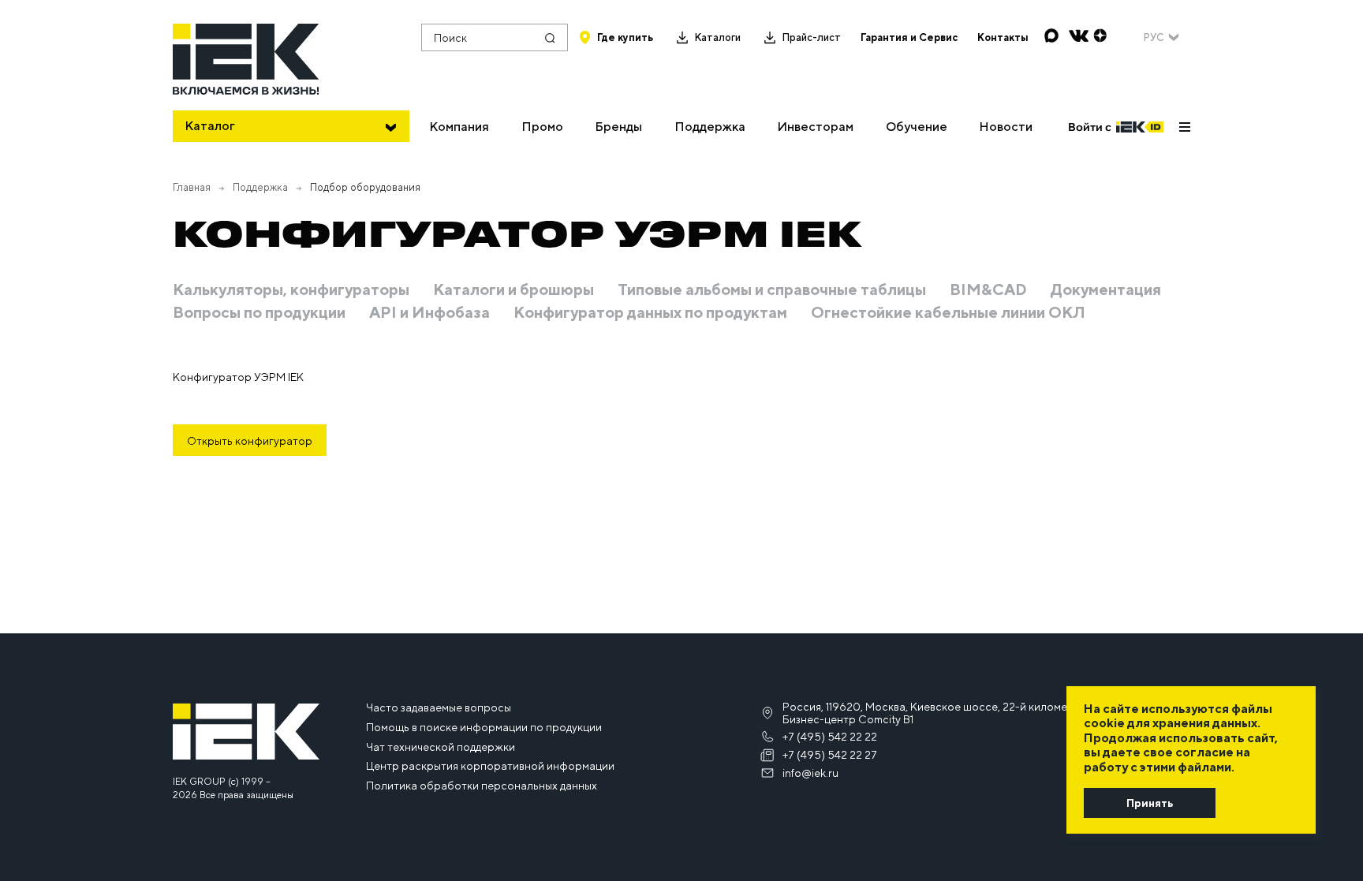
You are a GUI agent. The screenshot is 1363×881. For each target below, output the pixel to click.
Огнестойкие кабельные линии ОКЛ (948, 312)
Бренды (618, 126)
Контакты (1003, 37)
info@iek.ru (810, 773)
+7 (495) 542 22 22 (829, 736)
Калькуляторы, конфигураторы (291, 289)
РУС (1153, 37)
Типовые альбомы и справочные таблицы (772, 289)
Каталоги (717, 37)
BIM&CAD (988, 289)
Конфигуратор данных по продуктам (650, 312)
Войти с (1089, 127)
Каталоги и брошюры (513, 289)
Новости (1006, 126)
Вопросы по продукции (259, 312)
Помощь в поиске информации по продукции (484, 727)
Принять (1149, 803)
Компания (459, 126)
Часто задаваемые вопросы (438, 707)
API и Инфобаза (429, 312)
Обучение (916, 126)
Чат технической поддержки (440, 747)
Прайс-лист (811, 37)
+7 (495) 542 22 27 (829, 754)
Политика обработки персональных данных (481, 785)
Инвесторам (815, 126)
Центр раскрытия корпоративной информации (490, 766)
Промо (542, 126)
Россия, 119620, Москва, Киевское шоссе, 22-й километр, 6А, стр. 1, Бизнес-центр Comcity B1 (957, 713)
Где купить (625, 37)
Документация (1106, 289)
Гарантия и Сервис (909, 37)
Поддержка (709, 126)
